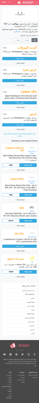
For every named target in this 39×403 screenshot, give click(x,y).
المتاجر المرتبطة (33, 375)
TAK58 (11, 272)
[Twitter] (22, 355)
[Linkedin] (10, 355)
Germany (9, 398)
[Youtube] (4, 355)
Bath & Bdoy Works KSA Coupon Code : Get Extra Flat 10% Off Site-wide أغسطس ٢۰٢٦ (20, 157)
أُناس (32, 333)
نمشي (32, 298)
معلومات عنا (21, 375)
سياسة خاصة (21, 379)
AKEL (11, 165)
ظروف (23, 382)
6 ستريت (31, 325)
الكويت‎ (10, 379)
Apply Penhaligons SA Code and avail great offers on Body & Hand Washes (21, 97)
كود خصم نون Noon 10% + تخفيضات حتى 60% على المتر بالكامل (20, 265)
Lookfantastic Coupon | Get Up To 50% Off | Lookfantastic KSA (20, 240)
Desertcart (30, 314)
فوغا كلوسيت (30, 302)
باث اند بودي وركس (28, 290)
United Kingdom (7, 386)
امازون (32, 329)
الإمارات (9, 377)
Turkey (9, 391)
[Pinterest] (16, 355)
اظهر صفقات (19, 58)
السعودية (9, 375)
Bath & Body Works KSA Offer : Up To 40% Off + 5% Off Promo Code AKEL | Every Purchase (21, 187)
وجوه (32, 310)
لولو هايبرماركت (29, 318)
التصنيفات (35, 377)
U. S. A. (9, 384)
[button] (19, 63)
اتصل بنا (22, 377)
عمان (10, 393)
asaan (23, 345)
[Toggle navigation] (36, 2)
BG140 (11, 221)
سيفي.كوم (31, 322)
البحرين (9, 396)
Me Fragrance (29, 294)
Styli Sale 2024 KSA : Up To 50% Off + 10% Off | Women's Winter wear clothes (20, 214)
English (4, 2)
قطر (10, 389)
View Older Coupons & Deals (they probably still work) (19, 135)
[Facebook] (34, 355)
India (10, 382)
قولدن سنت (30, 306)
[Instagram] (28, 355)
